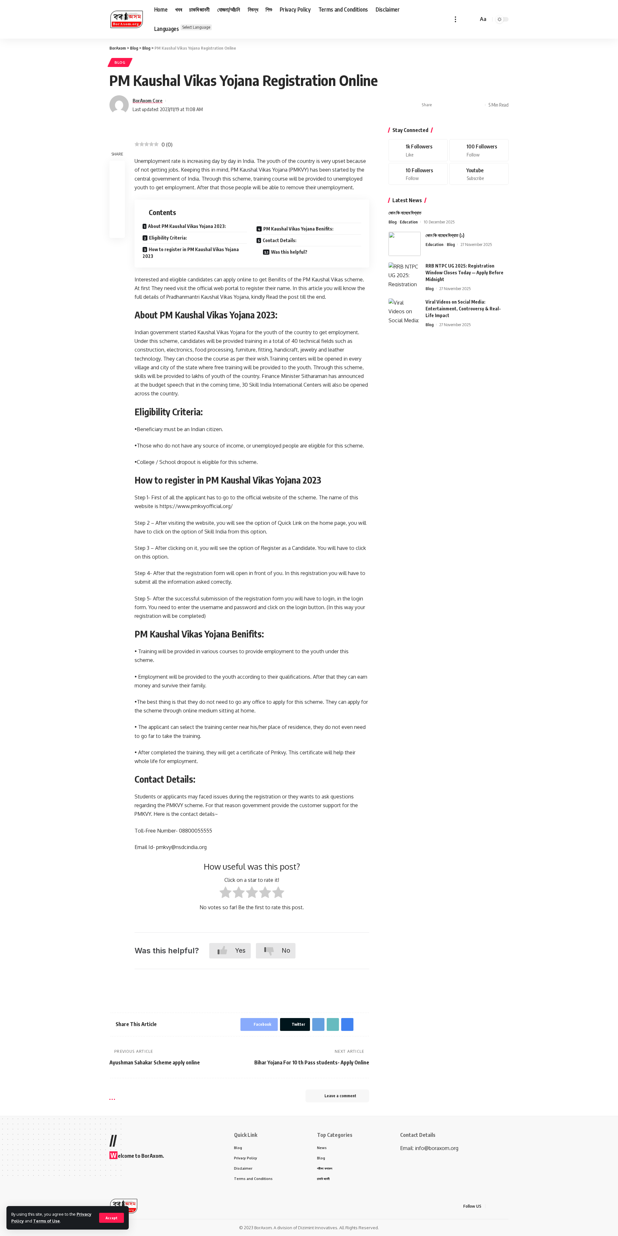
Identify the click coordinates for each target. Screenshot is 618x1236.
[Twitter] (479, 150)
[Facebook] (418, 150)
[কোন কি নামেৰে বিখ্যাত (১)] (405, 244)
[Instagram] (418, 174)
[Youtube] (479, 174)
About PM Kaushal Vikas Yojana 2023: (187, 226)
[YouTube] (507, 1206)
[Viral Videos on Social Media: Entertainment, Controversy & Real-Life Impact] (405, 310)
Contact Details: (279, 240)
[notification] (464, 19)
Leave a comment (340, 1095)
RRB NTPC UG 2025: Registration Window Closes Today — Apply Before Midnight (464, 272)
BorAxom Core (148, 100)
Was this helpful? (289, 252)
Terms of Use (46, 1220)
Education (409, 221)
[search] (472, 19)
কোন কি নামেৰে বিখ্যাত (405, 212)
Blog (120, 62)
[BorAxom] (126, 19)
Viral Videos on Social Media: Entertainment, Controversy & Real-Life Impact (463, 308)
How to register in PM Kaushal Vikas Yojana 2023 (191, 253)
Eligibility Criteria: (168, 238)
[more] (455, 19)
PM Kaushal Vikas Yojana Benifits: (298, 228)
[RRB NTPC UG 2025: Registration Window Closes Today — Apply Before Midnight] (405, 274)
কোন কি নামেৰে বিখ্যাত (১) (445, 235)
